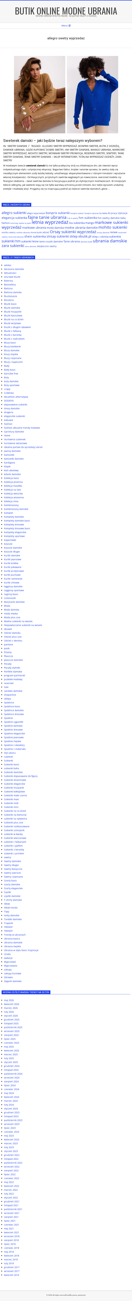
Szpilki (7, 892)
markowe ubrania (34, 227)
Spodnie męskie (12, 741)
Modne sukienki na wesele (18, 621)
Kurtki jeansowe (12, 559)
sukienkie (115, 236)
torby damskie (11, 915)
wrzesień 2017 (11, 1271)
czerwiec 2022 (11, 1178)
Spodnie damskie (13, 725)
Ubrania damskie (13, 942)
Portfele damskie (13, 671)
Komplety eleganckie (15, 532)
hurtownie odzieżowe (15, 443)
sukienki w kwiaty (13, 834)
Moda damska (11, 609)
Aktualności (10, 272)
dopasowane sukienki (15, 404)
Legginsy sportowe (14, 590)
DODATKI (9, 400)
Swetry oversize (12, 872)
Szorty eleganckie (13, 888)
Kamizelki (9, 454)
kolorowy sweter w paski (20, 223)
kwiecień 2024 (11, 1096)
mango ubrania (101, 149)
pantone (8, 644)
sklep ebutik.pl (80, 236)
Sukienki (8, 760)
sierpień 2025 (11, 1035)
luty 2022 (9, 1193)
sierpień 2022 (11, 1170)
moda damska (55, 227)
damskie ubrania (14, 149)
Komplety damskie (14, 516)
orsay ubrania (103, 232)
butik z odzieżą (109, 146)
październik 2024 (13, 1073)
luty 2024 (9, 1104)
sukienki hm (11, 241)
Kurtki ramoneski (13, 578)
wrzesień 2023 (11, 1124)
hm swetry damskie (77, 149)
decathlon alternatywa (16, 396)
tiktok (7, 903)
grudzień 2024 (11, 1066)
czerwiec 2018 (11, 1247)
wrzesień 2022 (11, 1166)
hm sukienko (88, 217)
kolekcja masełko (13, 485)
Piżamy (8, 652)
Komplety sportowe (14, 536)
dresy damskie (12, 408)
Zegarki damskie (13, 981)
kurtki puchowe (12, 574)
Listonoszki (10, 598)
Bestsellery (10, 284)
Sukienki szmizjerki (14, 830)
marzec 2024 (11, 1100)
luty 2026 (9, 1011)
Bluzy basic (10, 342)
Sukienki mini (11, 807)
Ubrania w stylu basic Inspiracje (21, 950)
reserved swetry (94, 153)
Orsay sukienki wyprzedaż (73, 231)
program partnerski (14, 675)
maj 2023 (9, 1135)
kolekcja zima (11, 501)
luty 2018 (9, 1263)
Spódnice (9, 702)
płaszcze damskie (13, 659)
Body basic (10, 369)
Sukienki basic (11, 764)
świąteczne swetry (47, 246)
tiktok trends (11, 907)
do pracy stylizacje (117, 213)
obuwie (8, 629)
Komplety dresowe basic (17, 528)
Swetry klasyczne (13, 868)
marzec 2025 (11, 1054)
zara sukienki (13, 245)
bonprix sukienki (58, 213)
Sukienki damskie (13, 772)
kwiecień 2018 (11, 1255)
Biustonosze (10, 296)
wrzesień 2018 (11, 1236)
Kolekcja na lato (12, 489)
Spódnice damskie (14, 710)
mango (89, 223)
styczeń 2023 (11, 1151)
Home (7, 435)
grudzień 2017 (11, 1267)
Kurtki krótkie (11, 563)
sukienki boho (11, 768)
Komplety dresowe (14, 524)
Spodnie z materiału (15, 748)
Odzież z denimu (13, 640)
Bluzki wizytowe (12, 323)
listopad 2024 (11, 1069)
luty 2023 (9, 1147)
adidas (7, 265)
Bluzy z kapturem (13, 361)
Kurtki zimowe (11, 582)
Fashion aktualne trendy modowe (22, 427)
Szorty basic (10, 880)
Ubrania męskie (12, 946)
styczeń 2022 (11, 1197)
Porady (7, 663)
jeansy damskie (12, 450)
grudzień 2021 (11, 1201)
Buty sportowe (11, 385)
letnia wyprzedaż (50, 222)
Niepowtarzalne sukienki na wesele (23, 625)
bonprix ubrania (92, 213)
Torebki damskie (13, 919)
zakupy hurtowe (12, 973)
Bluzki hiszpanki (12, 311)
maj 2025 (9, 1046)
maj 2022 (9, 1182)
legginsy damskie (13, 586)
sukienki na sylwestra (15, 818)
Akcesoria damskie (14, 269)
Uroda (7, 954)
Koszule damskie (13, 547)
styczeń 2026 (11, 1015)
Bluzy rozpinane (12, 358)
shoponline (10, 694)
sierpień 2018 (11, 1240)
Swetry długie (11, 865)
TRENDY (8, 927)
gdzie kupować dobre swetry (45, 149)
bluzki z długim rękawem (17, 327)
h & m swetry (72, 218)
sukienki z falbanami (15, 841)
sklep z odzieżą (100, 236)
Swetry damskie (17, 146)
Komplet (8, 512)
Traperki (8, 923)
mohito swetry (37, 153)
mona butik (36, 232)
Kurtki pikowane (12, 567)
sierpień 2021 (11, 1216)
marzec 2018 (11, 1259)
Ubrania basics (12, 938)
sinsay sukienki (58, 236)
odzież (45, 232)
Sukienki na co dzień (15, 810)
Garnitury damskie (14, 431)
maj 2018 (9, 1251)
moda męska (11, 613)
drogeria (8, 412)
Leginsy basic (11, 594)
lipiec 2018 (10, 1244)
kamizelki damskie (14, 458)
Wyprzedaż (10, 961)
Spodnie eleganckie (14, 733)
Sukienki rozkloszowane (16, 826)
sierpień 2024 (11, 1081)
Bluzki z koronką (12, 334)
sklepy (7, 698)
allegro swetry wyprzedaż (59, 146)
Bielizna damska (13, 292)
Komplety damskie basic (17, 520)
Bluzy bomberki (12, 346)
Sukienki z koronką (14, 849)
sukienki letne (30, 241)
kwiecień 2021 (11, 1232)
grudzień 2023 (11, 1112)
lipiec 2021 (10, 1220)
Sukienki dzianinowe (15, 779)
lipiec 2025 (10, 1038)
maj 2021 (9, 1228)
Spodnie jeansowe (14, 737)
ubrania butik (86, 241)
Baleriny (8, 280)
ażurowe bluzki (12, 276)
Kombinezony (11, 505)
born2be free (11, 373)
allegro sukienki (14, 212)
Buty (6, 377)
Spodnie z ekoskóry (14, 745)
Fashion (8, 423)
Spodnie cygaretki (13, 721)
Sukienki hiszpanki (14, 787)
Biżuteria (9, 300)
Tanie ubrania (71, 241)
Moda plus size (12, 617)
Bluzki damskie (12, 307)
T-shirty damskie (13, 899)
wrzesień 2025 (11, 1031)
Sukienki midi (11, 803)
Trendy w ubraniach (15, 934)
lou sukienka (77, 223)
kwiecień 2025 (11, 1050)
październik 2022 (13, 1162)
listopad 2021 (11, 1205)
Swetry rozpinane (13, 876)
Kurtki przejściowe (14, 570)
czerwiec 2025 (11, 1042)
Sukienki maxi (11, 799)
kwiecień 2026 (11, 1004)
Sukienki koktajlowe (14, 791)
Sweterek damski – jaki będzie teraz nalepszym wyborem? (52, 140)
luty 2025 (9, 1058)
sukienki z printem (14, 853)
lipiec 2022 (10, 1174)
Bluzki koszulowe (13, 315)
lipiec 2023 (10, 1127)
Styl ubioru (10, 752)
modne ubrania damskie (81, 227)
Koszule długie (12, 551)
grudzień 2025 (11, 1019)
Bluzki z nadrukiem (14, 338)
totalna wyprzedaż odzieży (96, 156)
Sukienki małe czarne (15, 795)
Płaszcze (8, 656)
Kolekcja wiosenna (14, 497)
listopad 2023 (11, 1116)
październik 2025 (13, 1027)
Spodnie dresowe (13, 729)
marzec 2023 (11, 1143)
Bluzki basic (10, 303)
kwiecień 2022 (11, 1185)
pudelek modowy (13, 679)
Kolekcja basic (11, 478)
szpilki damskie (12, 896)
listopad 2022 (11, 1158)
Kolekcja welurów (13, 493)
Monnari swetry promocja (66, 153)
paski (7, 648)
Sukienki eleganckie (14, 783)
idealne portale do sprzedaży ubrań (23, 447)
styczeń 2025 (11, 1062)
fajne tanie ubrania (47, 217)
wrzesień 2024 (11, 1077)
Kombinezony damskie (16, 509)
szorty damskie (12, 884)
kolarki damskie (12, 474)
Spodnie (8, 718)
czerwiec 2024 (11, 1089)
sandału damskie (13, 690)
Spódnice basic (12, 706)
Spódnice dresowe (14, 714)
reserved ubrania (16, 236)
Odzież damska (12, 632)
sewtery (111, 153)
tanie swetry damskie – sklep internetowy (50, 156)
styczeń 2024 (11, 1108)
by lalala (103, 213)
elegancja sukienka (14, 218)
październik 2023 (13, 1120)
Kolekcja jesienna (13, 481)
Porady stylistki (12, 667)
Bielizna (8, 288)
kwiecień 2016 (11, 1274)
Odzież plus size (13, 636)
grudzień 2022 (11, 1155)
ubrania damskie (110, 241)
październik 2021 (13, 1209)
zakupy (8, 969)
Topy (6, 911)
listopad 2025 (11, 1023)
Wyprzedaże (10, 965)
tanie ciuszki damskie (51, 241)
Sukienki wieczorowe (15, 837)
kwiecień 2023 (11, 1139)
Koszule (8, 543)
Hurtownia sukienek (14, 439)
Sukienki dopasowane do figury (21, 776)
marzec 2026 (11, 1007)
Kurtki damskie (12, 555)
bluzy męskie (11, 354)
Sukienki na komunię (15, 814)
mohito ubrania (23, 232)
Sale (6, 687)
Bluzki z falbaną (12, 331)
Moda (7, 605)
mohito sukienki (112, 227)
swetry (7, 857)
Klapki (7, 466)
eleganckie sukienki (14, 416)
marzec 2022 (11, 1189)
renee (114, 232)
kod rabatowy (11, 470)
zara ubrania (30, 246)
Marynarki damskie (14, 601)
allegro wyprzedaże (36, 213)
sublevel (8, 756)
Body (6, 365)
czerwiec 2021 (11, 1224)
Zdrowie (8, 977)
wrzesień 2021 (11, 1213)
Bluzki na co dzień (14, 319)
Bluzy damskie (11, 350)
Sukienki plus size (13, 822)
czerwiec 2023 (11, 1131)
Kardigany (9, 462)
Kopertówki (10, 539)
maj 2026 (9, 1000)
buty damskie (11, 381)
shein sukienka (35, 236)
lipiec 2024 (10, 1085)
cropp (7, 389)
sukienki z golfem (13, 845)
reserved (9, 683)
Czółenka (9, 392)
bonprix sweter (88, 146)
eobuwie (8, 420)
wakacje (8, 957)
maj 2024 (9, 1093)
